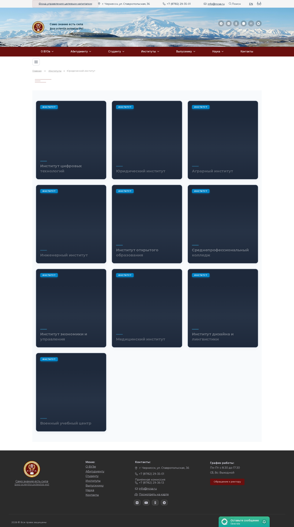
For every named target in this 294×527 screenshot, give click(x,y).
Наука (216, 51)
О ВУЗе (45, 51)
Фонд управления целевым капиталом (65, 3)
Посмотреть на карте (154, 494)
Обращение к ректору (227, 481)
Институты (148, 51)
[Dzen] (244, 23)
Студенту (114, 51)
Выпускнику (184, 51)
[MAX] (259, 23)
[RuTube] (251, 23)
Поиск (236, 3)
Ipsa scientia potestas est (66, 28)
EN (251, 3)
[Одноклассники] (236, 23)
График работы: (222, 463)
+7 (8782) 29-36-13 (151, 482)
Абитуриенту (79, 51)
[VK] (229, 23)
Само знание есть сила (66, 24)
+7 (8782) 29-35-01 (179, 3)
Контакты (247, 51)
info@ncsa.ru (216, 3)
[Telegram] (221, 23)
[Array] (137, 503)
